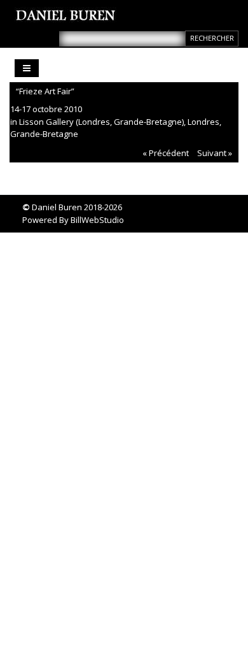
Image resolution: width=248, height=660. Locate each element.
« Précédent (165, 153)
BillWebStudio (97, 220)
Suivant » (214, 153)
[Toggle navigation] (27, 68)
